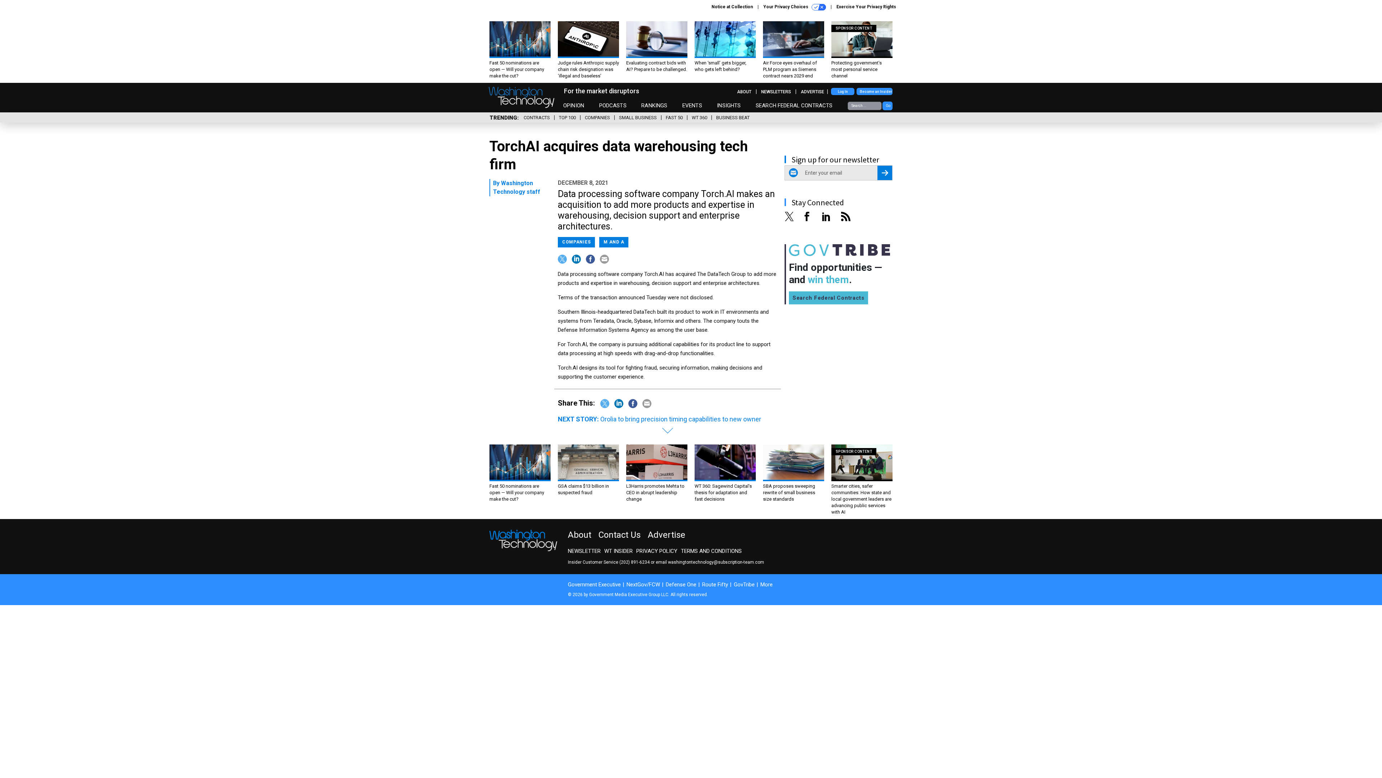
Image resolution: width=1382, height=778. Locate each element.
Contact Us (620, 535)
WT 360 (699, 117)
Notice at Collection (732, 6)
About (744, 91)
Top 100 (567, 117)
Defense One (681, 584)
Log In (843, 92)
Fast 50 (674, 117)
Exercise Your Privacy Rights (866, 6)
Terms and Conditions (711, 551)
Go (888, 106)
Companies (597, 117)
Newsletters (776, 91)
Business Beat (733, 117)
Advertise (812, 91)
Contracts (537, 117)
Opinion (573, 105)
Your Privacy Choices (786, 6)
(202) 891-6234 (634, 562)
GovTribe (744, 584)
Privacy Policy (656, 551)
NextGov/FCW (643, 584)
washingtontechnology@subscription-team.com (716, 562)
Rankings (654, 105)
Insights (729, 105)
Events (692, 105)
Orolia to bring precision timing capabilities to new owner (680, 419)
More (766, 584)
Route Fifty (715, 584)
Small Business (638, 117)
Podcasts (613, 105)
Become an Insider (876, 92)
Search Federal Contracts (794, 105)
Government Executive (594, 584)
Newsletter (584, 551)
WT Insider (618, 551)
